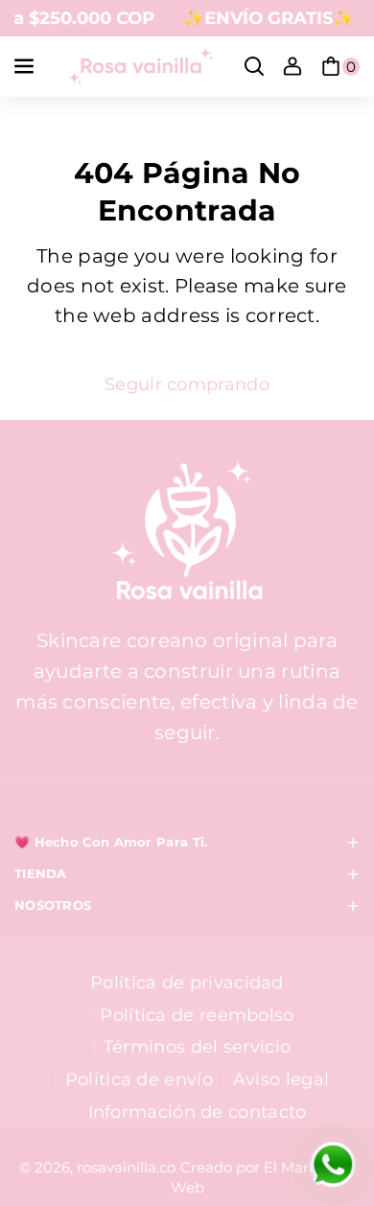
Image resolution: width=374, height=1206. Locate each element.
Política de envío (139, 1079)
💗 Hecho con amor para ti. (111, 842)
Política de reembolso (196, 1015)
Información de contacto (197, 1112)
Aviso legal (281, 1079)
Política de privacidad (187, 982)
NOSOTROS (52, 905)
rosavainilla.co (126, 1167)
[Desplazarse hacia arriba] (329, 1089)
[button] (25, 66)
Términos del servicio (197, 1046)
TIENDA (40, 874)
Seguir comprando (187, 384)
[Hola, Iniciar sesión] (292, 66)
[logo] (187, 532)
